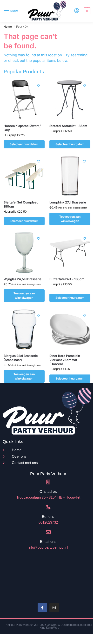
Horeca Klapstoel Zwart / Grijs (22, 128)
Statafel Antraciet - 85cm (68, 126)
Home (8, 26)
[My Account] (77, 11)
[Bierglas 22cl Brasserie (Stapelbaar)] (24, 329)
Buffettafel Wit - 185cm (66, 279)
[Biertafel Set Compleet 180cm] (24, 176)
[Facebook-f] (42, 607)
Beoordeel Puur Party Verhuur (22, 581)
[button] (86, 10)
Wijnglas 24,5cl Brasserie (22, 279)
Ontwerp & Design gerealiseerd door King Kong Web (66, 626)
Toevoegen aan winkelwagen (70, 219)
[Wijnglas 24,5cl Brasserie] (24, 252)
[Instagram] (54, 607)
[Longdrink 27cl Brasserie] (69, 176)
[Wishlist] (38, 85)
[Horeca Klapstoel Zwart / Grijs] (24, 99)
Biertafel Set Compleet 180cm (21, 204)
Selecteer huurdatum (24, 144)
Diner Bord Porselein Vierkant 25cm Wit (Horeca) (64, 360)
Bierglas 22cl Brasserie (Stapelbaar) (21, 358)
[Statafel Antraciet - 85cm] (69, 99)
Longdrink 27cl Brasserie (67, 202)
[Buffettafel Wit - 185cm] (69, 252)
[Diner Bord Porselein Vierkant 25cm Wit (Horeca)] (69, 329)
